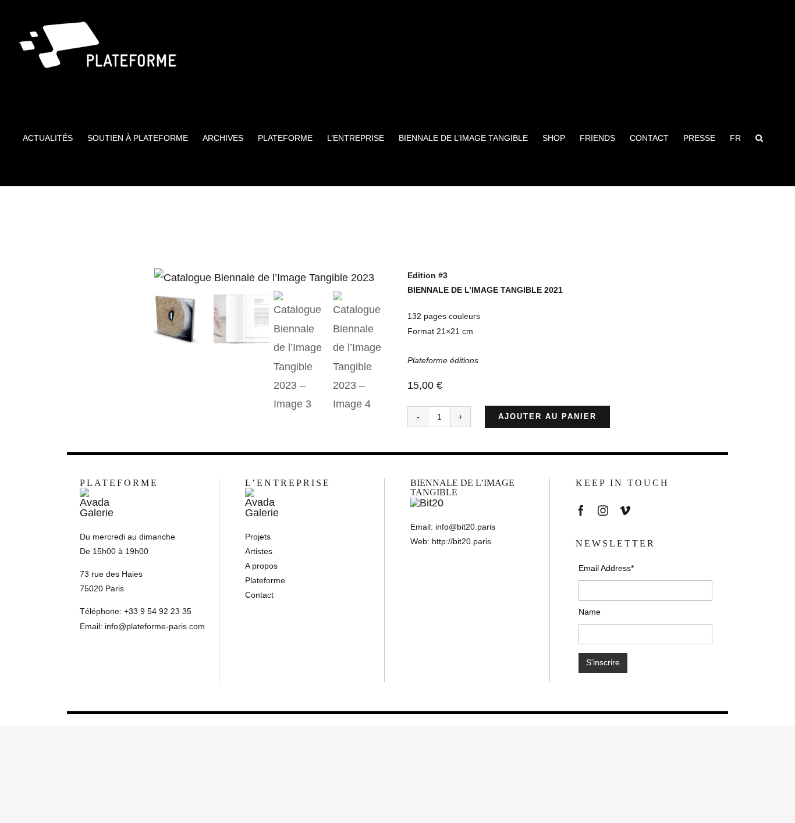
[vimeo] (625, 510)
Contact (259, 594)
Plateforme (265, 580)
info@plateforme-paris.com (155, 626)
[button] (759, 137)
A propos (261, 565)
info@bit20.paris (465, 526)
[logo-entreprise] (263, 493)
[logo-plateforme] (98, 493)
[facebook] (581, 510)
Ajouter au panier (547, 416)
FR (735, 138)
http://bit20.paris (461, 541)
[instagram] (603, 510)
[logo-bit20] (426, 503)
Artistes (258, 551)
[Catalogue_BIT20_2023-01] (271, 277)
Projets (258, 536)
